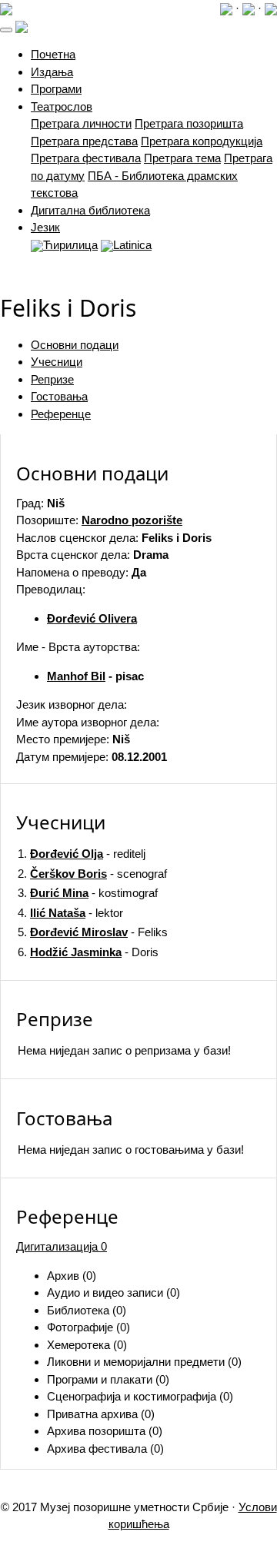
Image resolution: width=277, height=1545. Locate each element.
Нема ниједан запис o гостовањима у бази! (131, 1149)
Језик (45, 227)
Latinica (132, 244)
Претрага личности (81, 123)
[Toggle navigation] (6, 30)
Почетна (53, 54)
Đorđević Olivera (92, 618)
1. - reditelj (81, 853)
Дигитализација (61, 1246)
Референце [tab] (61, 413)
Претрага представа (84, 141)
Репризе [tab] (52, 379)
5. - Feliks (93, 932)
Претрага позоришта (189, 123)
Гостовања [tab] (59, 396)
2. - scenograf (92, 873)
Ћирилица (70, 244)
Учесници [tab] (56, 361)
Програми (56, 88)
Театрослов (61, 106)
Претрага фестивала (86, 157)
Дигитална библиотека (90, 210)
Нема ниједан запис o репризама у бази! (124, 1050)
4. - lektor (70, 912)
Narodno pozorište (132, 520)
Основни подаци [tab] (74, 344)
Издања (52, 71)
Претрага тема (182, 157)
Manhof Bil (76, 676)
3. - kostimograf (88, 892)
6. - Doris (88, 952)
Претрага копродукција (201, 141)
